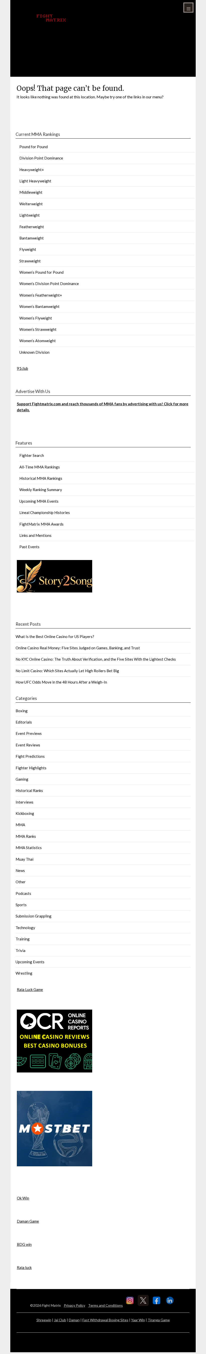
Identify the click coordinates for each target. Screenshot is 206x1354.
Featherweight (31, 226)
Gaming (22, 779)
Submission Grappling (34, 916)
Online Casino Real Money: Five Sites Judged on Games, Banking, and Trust (78, 648)
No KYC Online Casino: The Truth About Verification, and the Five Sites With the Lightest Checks (96, 659)
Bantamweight (31, 238)
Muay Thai (24, 859)
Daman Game (28, 1221)
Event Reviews (28, 745)
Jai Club (60, 1320)
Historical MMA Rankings (40, 478)
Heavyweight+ (31, 169)
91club (22, 368)
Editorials (24, 722)
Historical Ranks (29, 790)
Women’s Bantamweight (39, 306)
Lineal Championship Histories (44, 512)
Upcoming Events (30, 962)
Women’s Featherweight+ (40, 295)
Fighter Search (31, 455)
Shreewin (43, 1320)
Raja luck (24, 1267)
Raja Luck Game (30, 989)
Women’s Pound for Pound (41, 272)
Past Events (29, 546)
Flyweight (27, 249)
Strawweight (30, 261)
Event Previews (29, 733)
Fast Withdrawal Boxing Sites (105, 1320)
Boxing (22, 710)
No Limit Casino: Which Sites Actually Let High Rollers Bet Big (67, 670)
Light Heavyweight (35, 181)
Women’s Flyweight (35, 318)
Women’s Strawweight (38, 329)
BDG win (24, 1244)
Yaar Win (138, 1320)
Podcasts (23, 893)
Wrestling (24, 973)
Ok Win (23, 1198)
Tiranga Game (159, 1320)
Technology (25, 927)
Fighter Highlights (31, 768)
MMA (20, 824)
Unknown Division (34, 352)
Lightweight (29, 215)
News (20, 870)
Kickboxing (25, 813)
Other (21, 882)
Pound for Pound (33, 146)
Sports (21, 904)
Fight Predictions (30, 756)
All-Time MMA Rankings (39, 467)
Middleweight (30, 192)
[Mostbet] (54, 1165)
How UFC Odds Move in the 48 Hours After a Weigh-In (61, 682)
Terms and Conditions (105, 1305)
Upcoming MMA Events (39, 501)
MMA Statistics (29, 847)
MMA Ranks (26, 836)
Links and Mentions (35, 535)
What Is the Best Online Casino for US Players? (55, 636)
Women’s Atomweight (37, 340)
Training (23, 939)
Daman (74, 1320)
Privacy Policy (74, 1305)
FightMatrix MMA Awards (41, 524)
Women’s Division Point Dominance (49, 283)
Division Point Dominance (41, 158)
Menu (188, 8)
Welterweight (31, 204)
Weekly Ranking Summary (40, 489)
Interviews (24, 802)
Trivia (20, 950)
